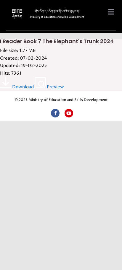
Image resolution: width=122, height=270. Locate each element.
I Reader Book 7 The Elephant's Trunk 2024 (57, 41)
